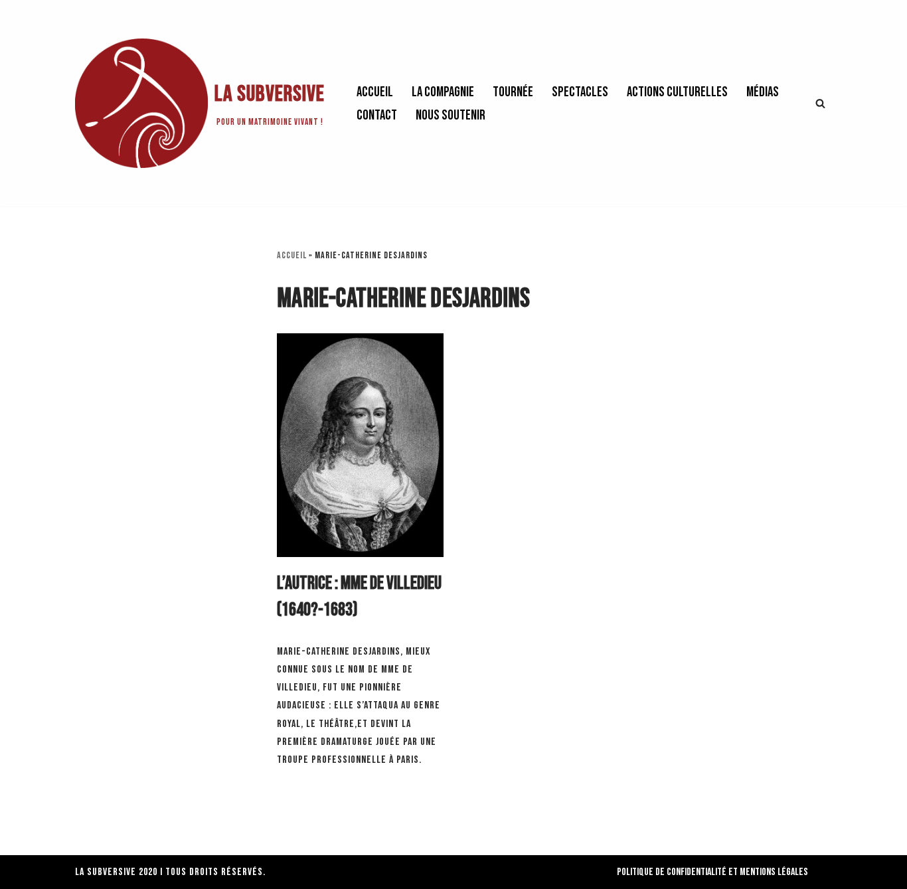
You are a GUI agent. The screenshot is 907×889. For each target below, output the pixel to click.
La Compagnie (443, 92)
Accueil (375, 92)
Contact (377, 115)
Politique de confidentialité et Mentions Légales (712, 872)
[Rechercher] (820, 103)
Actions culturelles (677, 92)
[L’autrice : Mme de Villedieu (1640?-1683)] (360, 445)
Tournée (513, 92)
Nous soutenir (450, 115)
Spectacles (580, 92)
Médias (762, 92)
